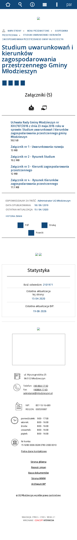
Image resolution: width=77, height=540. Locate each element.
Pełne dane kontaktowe (34, 451)
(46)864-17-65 (40, 389)
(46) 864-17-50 (41, 385)
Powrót (17, 83)
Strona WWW (38, 478)
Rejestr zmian (38, 467)
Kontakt (23, 83)
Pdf (4, 83)
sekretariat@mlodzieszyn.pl (38, 393)
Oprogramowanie (44, 107)
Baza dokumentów (38, 472)
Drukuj (10, 83)
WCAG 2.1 (49, 506)
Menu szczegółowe (56, 4)
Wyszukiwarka (20, 4)
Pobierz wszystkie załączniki (31, 107)
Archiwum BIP (38, 484)
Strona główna (38, 461)
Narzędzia (32, 4)
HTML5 (33, 507)
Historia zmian (14, 216)
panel (69, 4)
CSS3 (38, 507)
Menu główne (44, 4)
